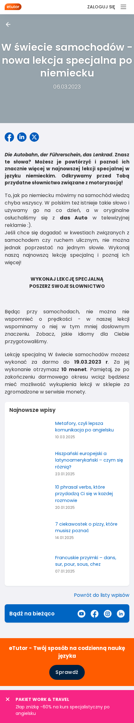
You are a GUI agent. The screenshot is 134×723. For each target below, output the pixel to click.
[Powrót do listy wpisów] (8, 24)
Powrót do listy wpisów (101, 595)
